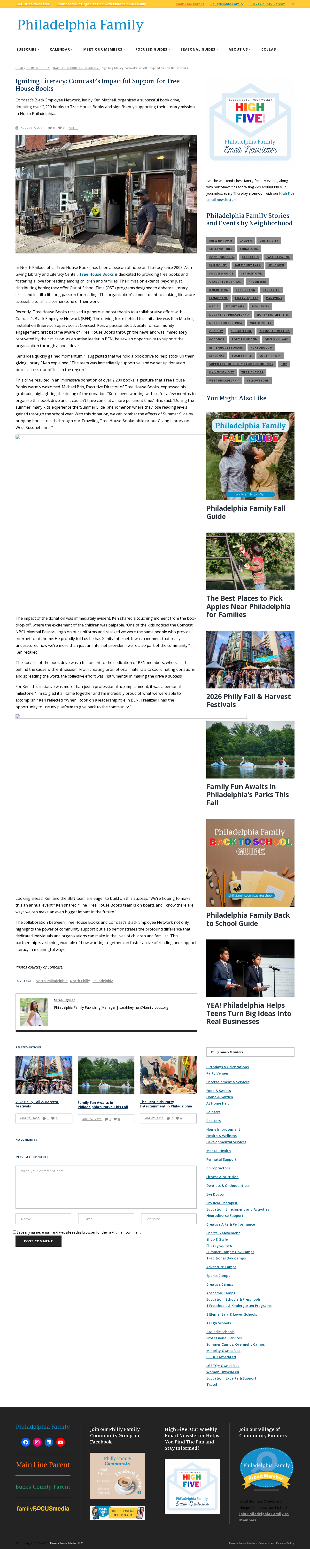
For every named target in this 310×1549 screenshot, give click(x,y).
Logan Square (246, 298)
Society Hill (242, 356)
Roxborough (261, 347)
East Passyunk (278, 257)
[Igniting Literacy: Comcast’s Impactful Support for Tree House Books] (34, 1012)
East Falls (250, 257)
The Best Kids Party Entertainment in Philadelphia (166, 1104)
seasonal (217, 356)
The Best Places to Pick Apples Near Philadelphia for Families (248, 606)
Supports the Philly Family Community (241, 364)
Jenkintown (218, 290)
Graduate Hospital (225, 281)
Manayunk (274, 298)
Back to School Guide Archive (76, 68)
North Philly (80, 980)
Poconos (216, 339)
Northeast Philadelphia (229, 314)
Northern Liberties (273, 314)
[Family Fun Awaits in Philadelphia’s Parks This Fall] (106, 1075)
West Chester (252, 372)
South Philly (270, 356)
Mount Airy (235, 306)
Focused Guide (221, 273)
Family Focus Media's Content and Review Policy (261, 1543)
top (284, 364)
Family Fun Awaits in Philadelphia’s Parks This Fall (103, 1104)
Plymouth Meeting (274, 331)
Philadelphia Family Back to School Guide (248, 919)
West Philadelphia (224, 380)
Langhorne (218, 298)
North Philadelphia (52, 980)
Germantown (251, 273)
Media (213, 306)
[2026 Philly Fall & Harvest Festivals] (44, 1074)
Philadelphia (103, 980)
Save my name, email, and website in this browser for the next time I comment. (79, 1232)
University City (221, 372)
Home (19, 68)
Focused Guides (38, 68)
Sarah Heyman (64, 1000)
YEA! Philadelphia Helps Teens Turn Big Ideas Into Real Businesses (248, 1013)
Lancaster (271, 290)
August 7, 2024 (33, 128)
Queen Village (276, 339)
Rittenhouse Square (226, 347)
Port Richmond (244, 339)
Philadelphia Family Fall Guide (246, 512)
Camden (246, 240)
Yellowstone (258, 380)
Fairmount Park (247, 265)
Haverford (257, 281)
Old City (216, 331)
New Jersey (260, 306)
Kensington (245, 290)
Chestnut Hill (220, 249)
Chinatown (249, 249)
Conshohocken (221, 257)
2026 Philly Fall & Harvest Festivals (37, 1104)
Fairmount (218, 265)
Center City (268, 240)
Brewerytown (220, 240)
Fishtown (276, 265)
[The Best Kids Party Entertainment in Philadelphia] (168, 1074)
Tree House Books (96, 274)
